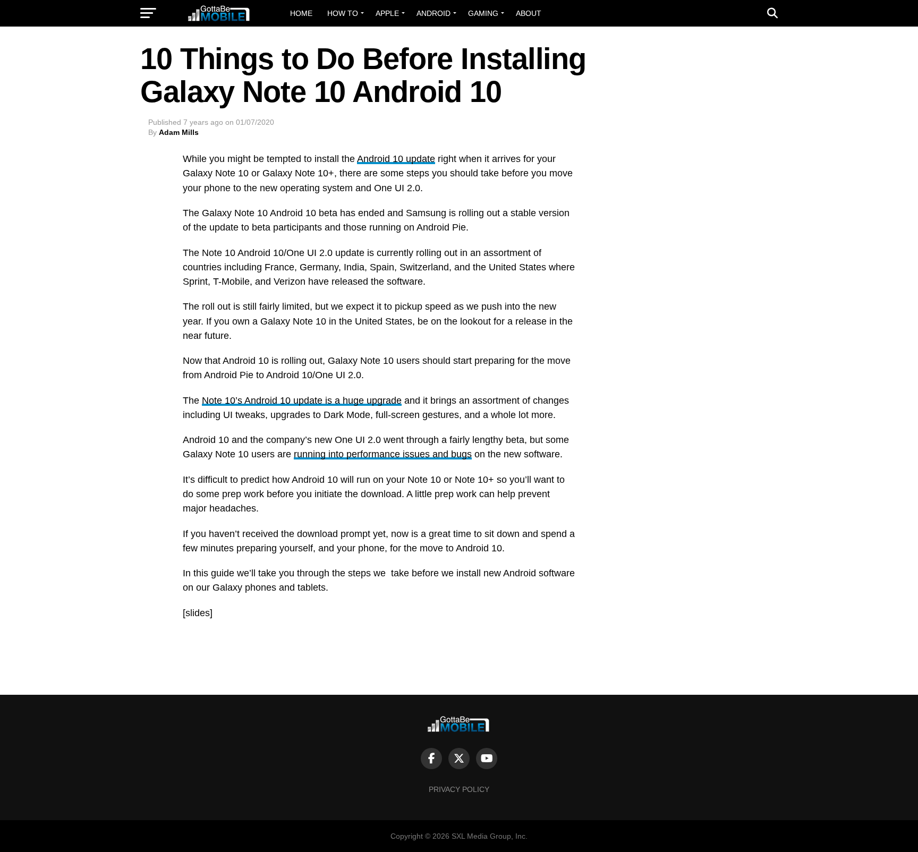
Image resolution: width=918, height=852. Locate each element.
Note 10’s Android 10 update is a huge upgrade (302, 400)
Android (433, 13)
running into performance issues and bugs (383, 454)
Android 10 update (396, 159)
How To (342, 13)
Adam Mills (179, 132)
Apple (387, 13)
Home (301, 13)
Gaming (483, 13)
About (528, 13)
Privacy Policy (459, 789)
